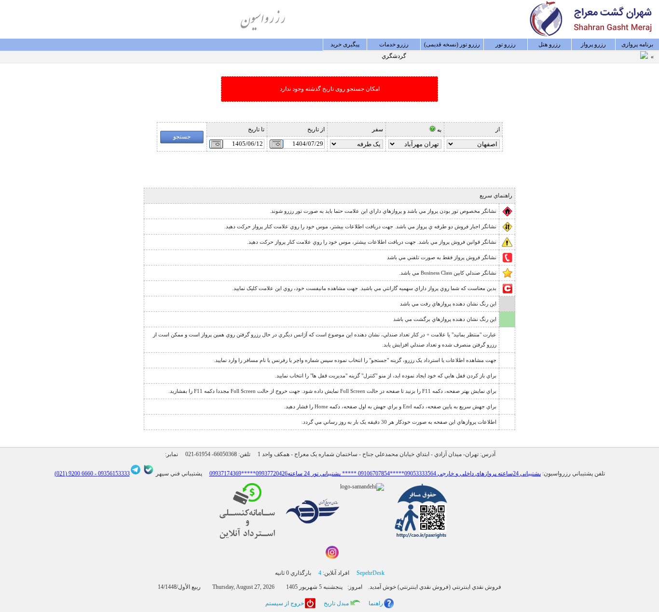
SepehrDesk (370, 573)
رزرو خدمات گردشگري (394, 46)
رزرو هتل (549, 44)
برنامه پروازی (637, 44)
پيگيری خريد (344, 44)
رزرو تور (505, 44)
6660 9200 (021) (74, 473)
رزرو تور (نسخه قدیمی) (452, 44)
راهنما (376, 603)
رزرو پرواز (593, 44)
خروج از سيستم (284, 603)
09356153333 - (111, 473)
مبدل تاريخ (336, 603)
